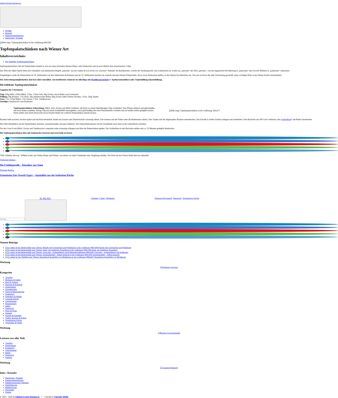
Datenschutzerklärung (14, 35)
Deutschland (10, 287)
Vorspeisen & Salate (13, 323)
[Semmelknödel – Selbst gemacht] (48, 255)
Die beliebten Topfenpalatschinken (19, 62)
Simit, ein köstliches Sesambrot (105, 250)
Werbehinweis (11, 385)
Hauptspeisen (11, 304)
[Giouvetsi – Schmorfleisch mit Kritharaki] (49, 252)
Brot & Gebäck (11, 282)
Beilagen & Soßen (13, 280)
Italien (7, 306)
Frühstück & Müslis (13, 296)
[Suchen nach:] (12, 219)
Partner (8, 392)
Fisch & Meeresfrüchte (14, 292)
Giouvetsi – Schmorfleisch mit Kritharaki (111, 252)
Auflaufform (286, 119)
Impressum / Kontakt (14, 38)
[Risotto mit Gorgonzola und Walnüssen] (51, 248)
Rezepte (8, 33)
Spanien (8, 313)
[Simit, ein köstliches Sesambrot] (48, 250)
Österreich (177, 198)
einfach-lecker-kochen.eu (10, 3)
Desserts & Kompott (163, 198)
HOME (8, 31)
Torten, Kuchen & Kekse (15, 318)
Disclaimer (9, 390)
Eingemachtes (11, 289)
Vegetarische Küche (190, 198)
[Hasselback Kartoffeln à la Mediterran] (49, 257)
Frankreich (9, 294)
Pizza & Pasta (11, 311)
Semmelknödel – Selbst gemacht (105, 255)
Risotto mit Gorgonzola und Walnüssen (114, 248)
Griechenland (11, 301)
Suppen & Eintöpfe (13, 315)
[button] (7, 138)
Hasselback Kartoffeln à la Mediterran (110, 257)
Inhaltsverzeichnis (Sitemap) (17, 383)
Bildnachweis (11, 387)
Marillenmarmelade (100, 80)
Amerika (9, 277)
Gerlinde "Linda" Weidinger (103, 198)
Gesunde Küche (12, 299)
